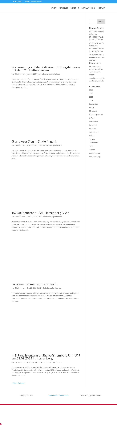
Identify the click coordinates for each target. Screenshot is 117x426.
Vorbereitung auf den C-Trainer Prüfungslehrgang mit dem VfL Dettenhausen (46, 68)
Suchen (101, 21)
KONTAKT (101, 8)
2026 (91, 97)
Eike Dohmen (20, 74)
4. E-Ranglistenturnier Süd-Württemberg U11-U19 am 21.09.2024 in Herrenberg (46, 356)
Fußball (92, 118)
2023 (91, 90)
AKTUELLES (63, 8)
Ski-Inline (92, 128)
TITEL (91, 146)
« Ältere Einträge (18, 383)
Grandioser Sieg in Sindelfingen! (34, 141)
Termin (92, 139)
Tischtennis (93, 143)
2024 (40, 74)
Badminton (47, 74)
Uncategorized (94, 153)
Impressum (54, 395)
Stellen (91, 136)
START (53, 8)
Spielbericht (57, 145)
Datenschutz (63, 395)
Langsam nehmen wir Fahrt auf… (34, 284)
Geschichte (93, 122)
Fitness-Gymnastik (96, 114)
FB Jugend (93, 111)
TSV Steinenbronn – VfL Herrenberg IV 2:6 (40, 213)
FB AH (91, 107)
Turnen (92, 150)
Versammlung (94, 157)
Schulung (56, 74)
